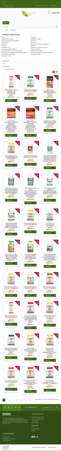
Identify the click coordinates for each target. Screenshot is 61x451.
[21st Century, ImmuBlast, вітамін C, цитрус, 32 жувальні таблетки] (50, 82)
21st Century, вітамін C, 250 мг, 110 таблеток (50, 287)
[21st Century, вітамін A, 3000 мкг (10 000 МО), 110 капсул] (11, 340)
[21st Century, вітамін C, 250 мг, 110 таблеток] (50, 279)
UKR (4, 2)
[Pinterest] (16, 407)
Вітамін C (33, 42)
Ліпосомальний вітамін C (9, 49)
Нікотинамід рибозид (8, 54)
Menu (6, 23)
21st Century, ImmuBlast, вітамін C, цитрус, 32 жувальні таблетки (50, 91)
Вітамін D (4, 44)
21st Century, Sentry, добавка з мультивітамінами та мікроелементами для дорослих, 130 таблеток (50, 190)
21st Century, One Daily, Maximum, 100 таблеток (30, 156)
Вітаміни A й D (6, 47)
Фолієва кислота (6, 56)
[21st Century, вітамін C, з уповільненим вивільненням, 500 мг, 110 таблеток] (30, 373)
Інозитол (33, 37)
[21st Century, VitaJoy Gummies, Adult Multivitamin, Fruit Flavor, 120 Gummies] (30, 246)
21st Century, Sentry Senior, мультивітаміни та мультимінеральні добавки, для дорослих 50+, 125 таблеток (11, 190)
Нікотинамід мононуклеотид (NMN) (41, 52)
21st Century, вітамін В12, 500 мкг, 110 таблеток (50, 317)
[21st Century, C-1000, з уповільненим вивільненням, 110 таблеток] (11, 82)
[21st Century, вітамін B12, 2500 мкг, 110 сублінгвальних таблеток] (30, 340)
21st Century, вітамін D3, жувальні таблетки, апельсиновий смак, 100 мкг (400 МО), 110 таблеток (30, 318)
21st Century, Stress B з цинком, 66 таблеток (30, 224)
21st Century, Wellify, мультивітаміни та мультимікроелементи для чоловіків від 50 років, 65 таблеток (50, 257)
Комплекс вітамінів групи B (39, 47)
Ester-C (4, 37)
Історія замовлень (38, 419)
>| (29, 400)
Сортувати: (6, 66)
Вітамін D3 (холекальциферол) (40, 44)
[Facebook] (5, 407)
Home (6, 30)
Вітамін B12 (5, 42)
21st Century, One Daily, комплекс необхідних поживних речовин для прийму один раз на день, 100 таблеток (49, 158)
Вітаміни (13, 30)
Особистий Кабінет (38, 417)
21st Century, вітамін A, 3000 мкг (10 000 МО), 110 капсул (11, 350)
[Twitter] (9, 407)
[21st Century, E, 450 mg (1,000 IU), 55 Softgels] (30, 82)
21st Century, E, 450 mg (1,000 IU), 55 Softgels (30, 90)
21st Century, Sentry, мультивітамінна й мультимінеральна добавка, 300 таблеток (11, 225)
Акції (33, 431)
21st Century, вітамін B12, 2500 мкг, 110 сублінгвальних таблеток (30, 350)
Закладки (35, 421)
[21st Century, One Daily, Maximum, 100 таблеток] (30, 148)
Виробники (35, 429)
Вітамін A (33, 40)
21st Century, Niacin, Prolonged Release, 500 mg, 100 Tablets (11, 157)
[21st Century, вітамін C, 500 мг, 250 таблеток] (11, 308)
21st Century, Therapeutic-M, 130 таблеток (49, 225)
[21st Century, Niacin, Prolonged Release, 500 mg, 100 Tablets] (11, 148)
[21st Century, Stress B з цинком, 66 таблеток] (30, 215)
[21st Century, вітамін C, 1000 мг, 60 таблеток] (30, 279)
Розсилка (35, 423)
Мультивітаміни (35, 49)
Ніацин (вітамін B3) (36, 51)
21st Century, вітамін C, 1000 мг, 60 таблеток (30, 287)
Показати (6, 61)
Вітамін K (33, 46)
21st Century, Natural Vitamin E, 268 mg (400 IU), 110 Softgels (49, 122)
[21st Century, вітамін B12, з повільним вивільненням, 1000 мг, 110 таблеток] (50, 340)
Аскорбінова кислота (8, 39)
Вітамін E (4, 46)
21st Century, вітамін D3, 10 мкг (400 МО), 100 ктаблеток (50, 382)
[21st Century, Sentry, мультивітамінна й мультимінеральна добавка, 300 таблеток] (11, 215)
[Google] (12, 407)
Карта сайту (7, 440)
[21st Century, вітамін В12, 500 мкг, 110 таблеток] (50, 308)
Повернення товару (9, 439)
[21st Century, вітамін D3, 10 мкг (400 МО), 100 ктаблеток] (50, 373)
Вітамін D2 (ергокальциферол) (10, 40)
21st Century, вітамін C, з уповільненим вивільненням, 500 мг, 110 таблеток (30, 382)
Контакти (6, 437)
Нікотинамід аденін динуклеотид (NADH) (14, 52)
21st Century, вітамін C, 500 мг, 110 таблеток (11, 381)
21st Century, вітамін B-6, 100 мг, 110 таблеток (11, 287)
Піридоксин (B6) (35, 54)
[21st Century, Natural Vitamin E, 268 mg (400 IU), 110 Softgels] (50, 113)
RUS (4, 4)
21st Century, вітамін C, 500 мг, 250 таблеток (11, 316)
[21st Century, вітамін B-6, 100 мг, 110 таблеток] (11, 279)
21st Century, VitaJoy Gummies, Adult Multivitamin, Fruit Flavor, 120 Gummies (30, 256)
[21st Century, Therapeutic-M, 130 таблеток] (50, 215)
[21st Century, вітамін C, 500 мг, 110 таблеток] (11, 373)
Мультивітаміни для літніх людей (12, 51)
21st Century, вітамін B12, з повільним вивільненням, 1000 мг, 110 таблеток (50, 351)
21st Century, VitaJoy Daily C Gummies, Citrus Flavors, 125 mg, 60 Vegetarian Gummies (11, 256)
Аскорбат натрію (36, 39)
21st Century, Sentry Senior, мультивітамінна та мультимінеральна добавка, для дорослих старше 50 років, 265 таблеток (30, 192)
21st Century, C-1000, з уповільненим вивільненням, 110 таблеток (11, 91)
